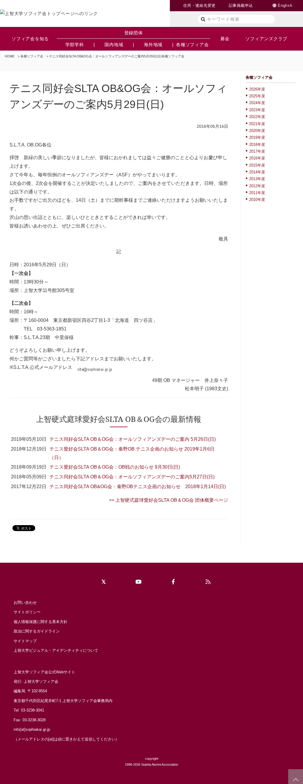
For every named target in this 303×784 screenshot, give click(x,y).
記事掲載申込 (241, 5)
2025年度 (257, 96)
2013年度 (257, 179)
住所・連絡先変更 (199, 5)
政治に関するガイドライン (37, 631)
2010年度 (257, 199)
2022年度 (257, 116)
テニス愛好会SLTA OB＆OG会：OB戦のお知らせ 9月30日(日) (114, 467)
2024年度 (257, 103)
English (285, 5)
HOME (9, 56)
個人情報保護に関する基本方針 (40, 622)
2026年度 (257, 89)
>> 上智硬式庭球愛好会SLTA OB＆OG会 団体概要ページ (168, 500)
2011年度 (257, 193)
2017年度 (257, 151)
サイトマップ (25, 641)
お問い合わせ (25, 602)
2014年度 (257, 172)
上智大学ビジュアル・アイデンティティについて (56, 650)
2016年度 (257, 158)
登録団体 (133, 32)
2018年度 (257, 144)
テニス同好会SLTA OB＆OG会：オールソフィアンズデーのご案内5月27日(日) (132, 476)
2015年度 (257, 165)
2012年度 (257, 186)
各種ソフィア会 (31, 56)
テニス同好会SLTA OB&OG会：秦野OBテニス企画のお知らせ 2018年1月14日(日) (137, 486)
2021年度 (257, 124)
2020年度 (257, 130)
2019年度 (257, 137)
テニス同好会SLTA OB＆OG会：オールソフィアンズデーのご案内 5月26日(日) (132, 439)
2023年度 (257, 110)
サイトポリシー (27, 612)
